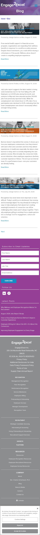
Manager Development (20, 406)
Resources (20, 455)
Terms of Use (22, 368)
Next (3, 231)
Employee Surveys (20, 403)
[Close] (37, 508)
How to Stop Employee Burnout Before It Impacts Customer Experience (18, 319)
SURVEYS (20, 441)
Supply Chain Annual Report (22, 371)
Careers (20, 491)
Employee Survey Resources (20, 466)
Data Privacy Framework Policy (22, 365)
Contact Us (20, 494)
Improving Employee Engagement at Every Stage (17, 330)
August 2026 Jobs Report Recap (12, 313)
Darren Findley (14, 83)
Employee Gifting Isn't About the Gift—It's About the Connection (19, 325)
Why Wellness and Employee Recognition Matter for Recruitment (19, 308)
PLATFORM (20, 445)
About (20, 476)
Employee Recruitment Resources (20, 462)
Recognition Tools (20, 410)
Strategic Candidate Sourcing (20, 424)
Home (3, 18)
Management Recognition (20, 381)
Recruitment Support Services (20, 435)
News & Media (20, 487)
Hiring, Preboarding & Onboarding (20, 431)
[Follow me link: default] (2, 294)
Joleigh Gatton (14, 37)
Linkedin (21, 500)
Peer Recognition (20, 384)
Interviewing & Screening (20, 427)
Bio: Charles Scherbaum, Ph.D (20, 480)
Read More (5, 59)
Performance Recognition (20, 388)
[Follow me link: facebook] (9, 294)
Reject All (20, 525)
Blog (8, 18)
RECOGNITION (20, 377)
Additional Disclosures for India (22, 362)
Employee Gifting (20, 395)
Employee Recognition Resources (20, 459)
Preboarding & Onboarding (20, 399)
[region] (20, 520)
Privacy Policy (22, 359)
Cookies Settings (20, 519)
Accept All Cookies (20, 531)
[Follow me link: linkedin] (5, 294)
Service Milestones (20, 392)
